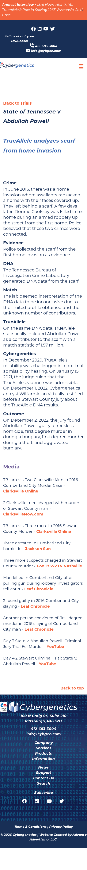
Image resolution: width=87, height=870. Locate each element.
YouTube (55, 646)
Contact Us (43, 778)
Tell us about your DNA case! (19, 38)
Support (43, 772)
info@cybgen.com (46, 51)
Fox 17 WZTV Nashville (59, 566)
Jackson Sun (37, 548)
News (43, 767)
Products (43, 753)
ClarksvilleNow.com (23, 514)
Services (43, 748)
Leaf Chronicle (38, 589)
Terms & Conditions (30, 827)
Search (43, 783)
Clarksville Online (20, 491)
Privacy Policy (61, 827)
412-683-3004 (46, 46)
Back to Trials (17, 103)
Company (43, 743)
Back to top (72, 688)
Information (43, 759)
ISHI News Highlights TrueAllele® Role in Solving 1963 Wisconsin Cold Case (42, 10)
